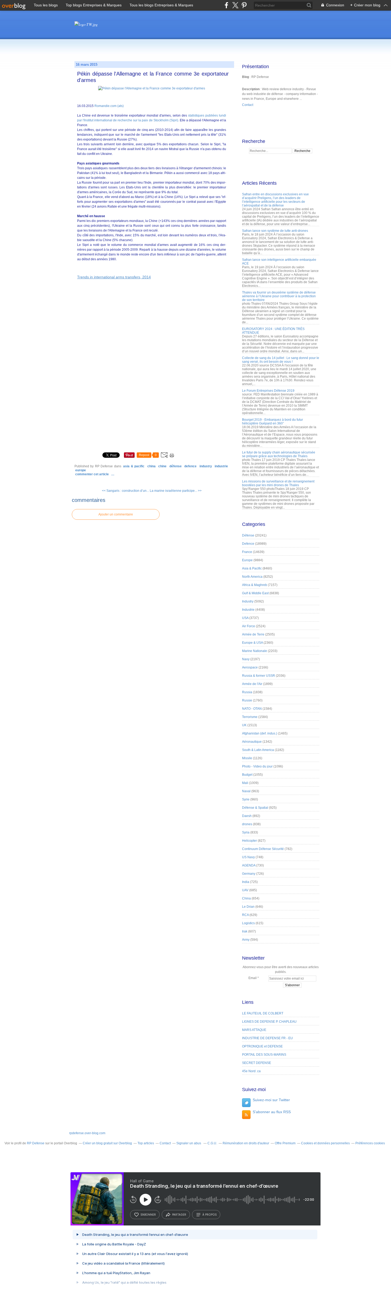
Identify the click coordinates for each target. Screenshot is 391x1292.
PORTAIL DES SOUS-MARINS (264, 1054)
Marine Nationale (254, 651)
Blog (245, 77)
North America (252, 577)
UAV (245, 890)
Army (245, 940)
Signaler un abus (189, 1143)
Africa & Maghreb (254, 585)
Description (251, 89)
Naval (246, 791)
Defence (190, 466)
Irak (244, 931)
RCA (245, 915)
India (245, 882)
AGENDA (248, 865)
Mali (245, 783)
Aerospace (250, 667)
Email (252, 978)
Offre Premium (285, 1143)
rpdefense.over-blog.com (87, 1133)
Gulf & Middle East (255, 593)
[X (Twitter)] (235, 5)
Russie (247, 700)
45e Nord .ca (251, 1071)
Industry (205, 466)
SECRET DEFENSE (256, 1063)
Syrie (245, 799)
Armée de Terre (253, 634)
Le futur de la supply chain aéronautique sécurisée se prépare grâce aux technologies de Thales (278, 454)
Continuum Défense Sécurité (263, 849)
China (151, 466)
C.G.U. (212, 1143)
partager (179, 1214)
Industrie (221, 466)
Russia (247, 692)
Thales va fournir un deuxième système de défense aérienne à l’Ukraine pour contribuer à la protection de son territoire (279, 296)
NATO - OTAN (252, 709)
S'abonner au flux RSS (272, 1112)
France (247, 552)
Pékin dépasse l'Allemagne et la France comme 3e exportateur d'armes (153, 77)
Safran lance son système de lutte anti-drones (275, 231)
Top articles (146, 1143)
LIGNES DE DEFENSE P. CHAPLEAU (269, 1021)
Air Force (248, 626)
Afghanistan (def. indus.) (259, 733)
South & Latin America (258, 750)
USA (245, 618)
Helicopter (249, 841)
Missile (247, 758)
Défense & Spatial (255, 808)
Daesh (247, 816)
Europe (80, 470)
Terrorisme (249, 717)
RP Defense (35, 1143)
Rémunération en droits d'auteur (246, 1143)
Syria (245, 832)
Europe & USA (252, 643)
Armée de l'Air (252, 684)
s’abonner (148, 1214)
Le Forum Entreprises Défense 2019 (268, 391)
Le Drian (248, 907)
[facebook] (226, 5)
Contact (247, 105)
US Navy (248, 857)
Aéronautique (252, 742)
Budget (247, 775)
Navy (245, 659)
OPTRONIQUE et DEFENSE (262, 1046)
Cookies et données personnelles (325, 1143)
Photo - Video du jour (257, 766)
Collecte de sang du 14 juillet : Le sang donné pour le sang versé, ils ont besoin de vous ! (280, 360)
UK (244, 725)
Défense (175, 466)
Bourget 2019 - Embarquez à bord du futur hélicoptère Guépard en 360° (272, 421)
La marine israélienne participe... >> (176, 491)
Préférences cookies (370, 1143)
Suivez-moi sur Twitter (271, 1100)
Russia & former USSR (258, 676)
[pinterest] (244, 5)
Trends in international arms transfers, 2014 (114, 277)
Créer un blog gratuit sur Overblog (107, 1143)
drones (247, 824)
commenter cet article (92, 474)
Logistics (248, 923)
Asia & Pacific (133, 466)
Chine (162, 466)
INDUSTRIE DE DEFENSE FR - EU (267, 1038)
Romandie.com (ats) (109, 106)
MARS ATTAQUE (254, 1030)
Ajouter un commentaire (115, 514)
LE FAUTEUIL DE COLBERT (262, 1013)
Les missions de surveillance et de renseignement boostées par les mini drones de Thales (278, 483)
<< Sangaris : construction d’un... (125, 491)
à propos (209, 1214)
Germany (248, 874)
